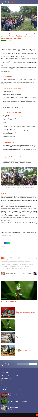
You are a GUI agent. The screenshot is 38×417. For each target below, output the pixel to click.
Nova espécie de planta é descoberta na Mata (24, 324)
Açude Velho (9, 260)
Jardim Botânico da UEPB (23, 264)
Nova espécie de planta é (13, 401)
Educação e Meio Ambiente (13, 262)
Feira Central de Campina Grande (6, 264)
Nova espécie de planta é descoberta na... (8, 301)
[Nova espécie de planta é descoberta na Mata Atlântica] (8, 325)
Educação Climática (4, 262)
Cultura (17, 311)
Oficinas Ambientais (4, 266)
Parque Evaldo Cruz (27, 266)
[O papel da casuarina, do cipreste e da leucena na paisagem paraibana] (8, 350)
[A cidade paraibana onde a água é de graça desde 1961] (8, 337)
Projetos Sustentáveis (24, 268)
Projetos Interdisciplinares (15, 268)
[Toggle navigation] (12, 2)
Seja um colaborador (25, 394)
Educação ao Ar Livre (33, 260)
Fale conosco (24, 393)
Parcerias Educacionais (12, 266)
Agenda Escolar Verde (16, 260)
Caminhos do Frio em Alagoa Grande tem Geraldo (25, 312)
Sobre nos (23, 400)
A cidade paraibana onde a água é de (23, 337)
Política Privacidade (25, 403)
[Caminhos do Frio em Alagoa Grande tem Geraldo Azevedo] (8, 312)
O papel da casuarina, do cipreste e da (23, 350)
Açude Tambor (4, 260)
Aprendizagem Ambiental (24, 260)
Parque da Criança (20, 266)
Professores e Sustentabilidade (6, 268)
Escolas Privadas (27, 262)
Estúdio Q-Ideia (24, 401)
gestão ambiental (15, 264)
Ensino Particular (21, 262)
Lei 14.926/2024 (31, 264)
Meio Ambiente (3, 40)
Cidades (17, 336)
